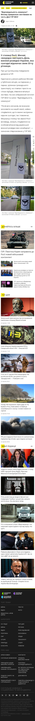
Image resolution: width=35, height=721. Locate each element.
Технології (22, 639)
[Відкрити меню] (33, 2)
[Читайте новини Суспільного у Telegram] (23, 695)
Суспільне (5, 712)
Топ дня (21, 624)
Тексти (20, 607)
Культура (4, 646)
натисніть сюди (26, 713)
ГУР (3, 8)
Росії (14, 55)
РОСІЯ (7, 8)
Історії (3, 639)
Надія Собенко (9, 21)
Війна (3, 607)
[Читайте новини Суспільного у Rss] (2, 695)
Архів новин (5, 655)
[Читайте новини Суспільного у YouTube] (16, 695)
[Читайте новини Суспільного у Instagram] (13, 695)
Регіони (21, 627)
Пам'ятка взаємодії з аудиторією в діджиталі (26, 682)
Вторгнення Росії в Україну (19, 8)
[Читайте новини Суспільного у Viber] (20, 695)
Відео (3, 610)
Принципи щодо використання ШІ (7, 663)
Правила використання (23, 659)
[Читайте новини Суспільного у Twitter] (9, 695)
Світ (2, 636)
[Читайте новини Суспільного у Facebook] (5, 695)
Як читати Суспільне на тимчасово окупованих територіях (26, 670)
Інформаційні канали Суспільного (9, 668)
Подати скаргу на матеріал (7, 676)
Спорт (20, 643)
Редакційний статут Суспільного (8, 681)
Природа (4, 643)
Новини (21, 646)
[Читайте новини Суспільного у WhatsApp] (27, 695)
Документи (22, 675)
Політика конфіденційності (25, 663)
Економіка (22, 633)
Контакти (21, 655)
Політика (4, 633)
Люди (20, 636)
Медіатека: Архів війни (7, 614)
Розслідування (23, 630)
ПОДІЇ (30, 8)
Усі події (4, 624)
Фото (20, 610)
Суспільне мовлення (9, 658)
